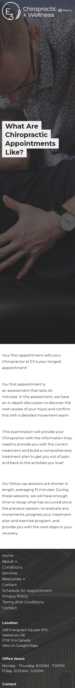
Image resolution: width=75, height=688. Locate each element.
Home (8, 555)
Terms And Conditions (23, 602)
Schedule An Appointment (27, 590)
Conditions (12, 567)
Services (10, 573)
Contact (9, 585)
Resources (11, 579)
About (8, 561)
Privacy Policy (15, 596)
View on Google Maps (20, 646)
